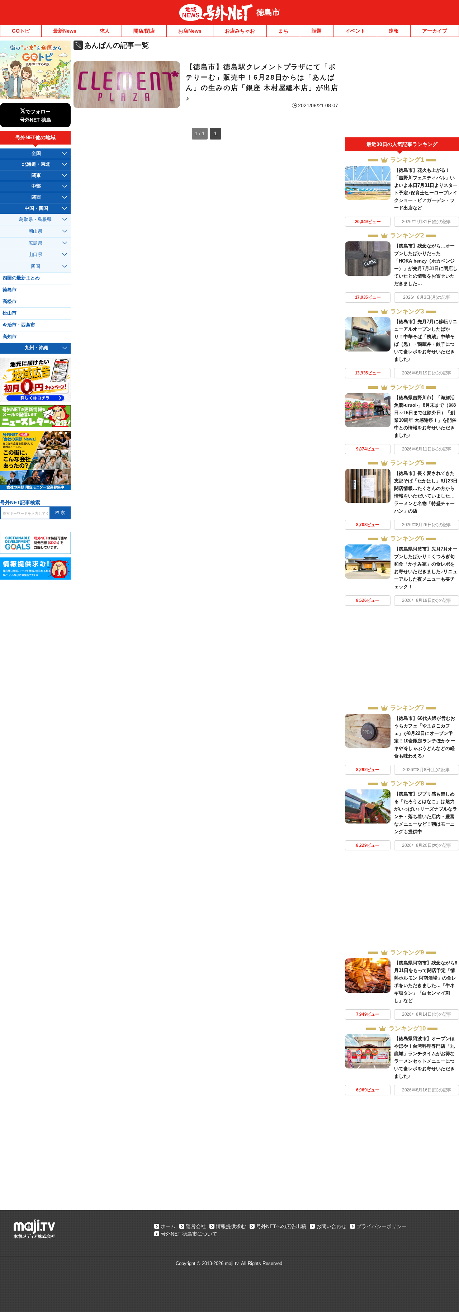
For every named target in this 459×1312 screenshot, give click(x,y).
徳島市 (268, 12)
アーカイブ (434, 31)
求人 (105, 31)
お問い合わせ (331, 1226)
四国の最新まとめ (21, 277)
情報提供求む (231, 1226)
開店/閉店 (144, 31)
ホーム (168, 1226)
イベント (355, 31)
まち (283, 31)
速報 (394, 31)
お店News (190, 31)
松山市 (9, 313)
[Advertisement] (402, 89)
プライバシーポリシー (381, 1226)
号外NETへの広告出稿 (281, 1226)
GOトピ (21, 31)
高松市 (9, 301)
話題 (317, 31)
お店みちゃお (240, 31)
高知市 (9, 336)
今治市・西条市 (19, 324)
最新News (64, 31)
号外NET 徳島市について (189, 1234)
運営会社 (196, 1226)
